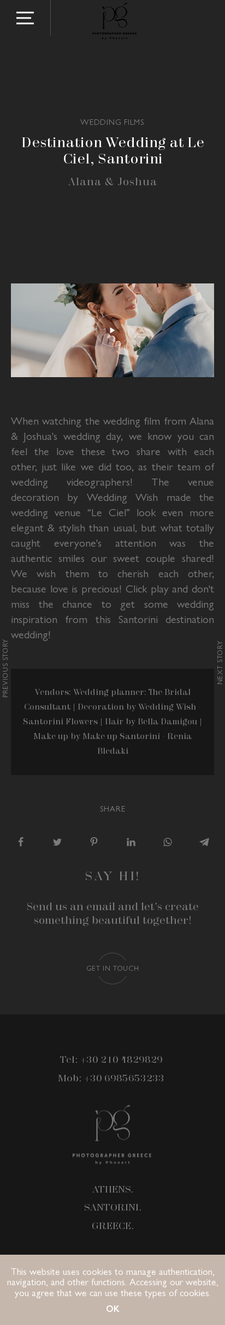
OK (113, 1308)
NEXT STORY (219, 662)
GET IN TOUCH (112, 968)
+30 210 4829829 (121, 1060)
